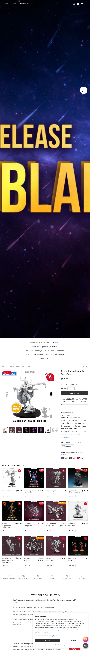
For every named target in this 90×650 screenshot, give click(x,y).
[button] (67, 446)
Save (8, 373)
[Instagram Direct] (85, 639)
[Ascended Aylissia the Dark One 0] (5, 430)
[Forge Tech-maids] (78, 546)
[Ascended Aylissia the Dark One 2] (19, 430)
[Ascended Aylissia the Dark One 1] (12, 430)
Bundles (60, 351)
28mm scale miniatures (39, 343)
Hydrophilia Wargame (34, 355)
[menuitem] (83, 366)
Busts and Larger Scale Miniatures (45, 347)
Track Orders (37, 579)
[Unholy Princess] (12, 478)
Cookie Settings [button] (60, 645)
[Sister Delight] (56, 478)
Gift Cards (81, 579)
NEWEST (55, 343)
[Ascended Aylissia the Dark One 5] (41, 430)
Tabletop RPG (45, 358)
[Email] (85, 645)
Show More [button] (65, 437)
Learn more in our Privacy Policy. (46, 636)
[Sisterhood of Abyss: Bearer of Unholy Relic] (12, 546)
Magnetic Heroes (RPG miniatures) (40, 351)
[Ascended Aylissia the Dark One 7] (55, 430)
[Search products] (84, 90)
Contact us (24, 4)
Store (6, 4)
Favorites (52, 579)
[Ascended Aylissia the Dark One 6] (48, 430)
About (14, 4)
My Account (23, 579)
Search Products (9, 579)
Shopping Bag (67, 579)
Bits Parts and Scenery (55, 355)
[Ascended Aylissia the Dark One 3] (26, 430)
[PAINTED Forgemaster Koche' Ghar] (12, 511)
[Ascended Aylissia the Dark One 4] (33, 430)
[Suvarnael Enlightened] (78, 511)
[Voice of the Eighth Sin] (56, 546)
